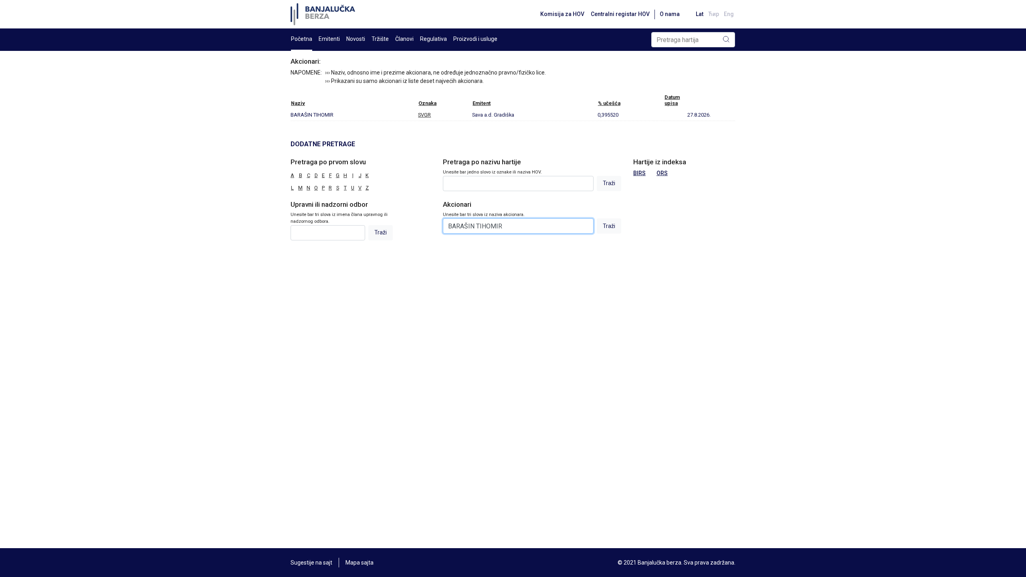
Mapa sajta (359, 562)
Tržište (380, 39)
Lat (699, 14)
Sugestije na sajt (311, 562)
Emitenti (329, 39)
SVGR (424, 115)
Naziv (298, 103)
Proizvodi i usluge (475, 39)
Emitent (482, 103)
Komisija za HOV (562, 14)
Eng (729, 14)
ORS (662, 173)
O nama (670, 14)
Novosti (355, 39)
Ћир (713, 14)
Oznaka (427, 103)
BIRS (639, 173)
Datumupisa (672, 100)
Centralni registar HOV (620, 14)
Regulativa (433, 39)
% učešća (609, 103)
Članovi (404, 39)
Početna (301, 39)
